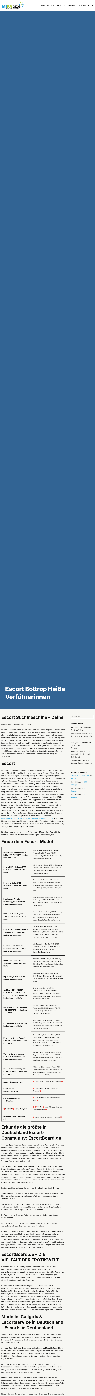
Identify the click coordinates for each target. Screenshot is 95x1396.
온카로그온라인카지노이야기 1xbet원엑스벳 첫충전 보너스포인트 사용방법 (82, 754)
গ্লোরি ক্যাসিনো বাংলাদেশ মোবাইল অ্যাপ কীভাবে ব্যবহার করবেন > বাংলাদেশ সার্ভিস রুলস (81, 736)
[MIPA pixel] (13, 5)
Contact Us (82, 5)
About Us (50, 5)
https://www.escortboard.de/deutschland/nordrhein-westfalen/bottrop (27, 818)
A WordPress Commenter (80, 776)
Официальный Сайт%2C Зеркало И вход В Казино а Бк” (81, 763)
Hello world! (75, 778)
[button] (64, 5)
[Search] (91, 717)
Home (43, 5)
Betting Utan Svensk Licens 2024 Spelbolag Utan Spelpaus (81, 745)
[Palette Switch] (89, 5)
